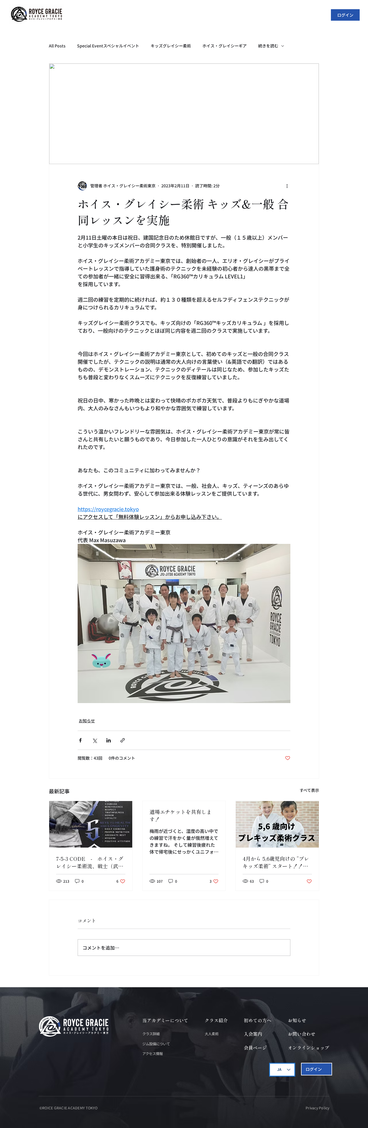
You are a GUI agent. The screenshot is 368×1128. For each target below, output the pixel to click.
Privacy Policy (317, 1107)
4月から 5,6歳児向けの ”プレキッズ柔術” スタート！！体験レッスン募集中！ (276, 862)
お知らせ (87, 720)
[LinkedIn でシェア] (108, 740)
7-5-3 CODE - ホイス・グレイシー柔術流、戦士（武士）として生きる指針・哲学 (89, 862)
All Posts (57, 46)
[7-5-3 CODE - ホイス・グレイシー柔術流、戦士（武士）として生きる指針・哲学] (90, 824)
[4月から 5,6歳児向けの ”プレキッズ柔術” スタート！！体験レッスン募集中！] (277, 824)
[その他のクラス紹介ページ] (163, 14)
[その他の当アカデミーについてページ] (135, 14)
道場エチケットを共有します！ (181, 815)
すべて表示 (309, 790)
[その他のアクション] (286, 185)
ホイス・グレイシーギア (224, 46)
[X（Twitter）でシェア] (94, 740)
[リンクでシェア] (122, 740)
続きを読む (268, 46)
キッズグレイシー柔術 (171, 46)
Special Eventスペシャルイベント (108, 46)
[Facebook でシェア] (80, 740)
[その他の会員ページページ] (238, 14)
